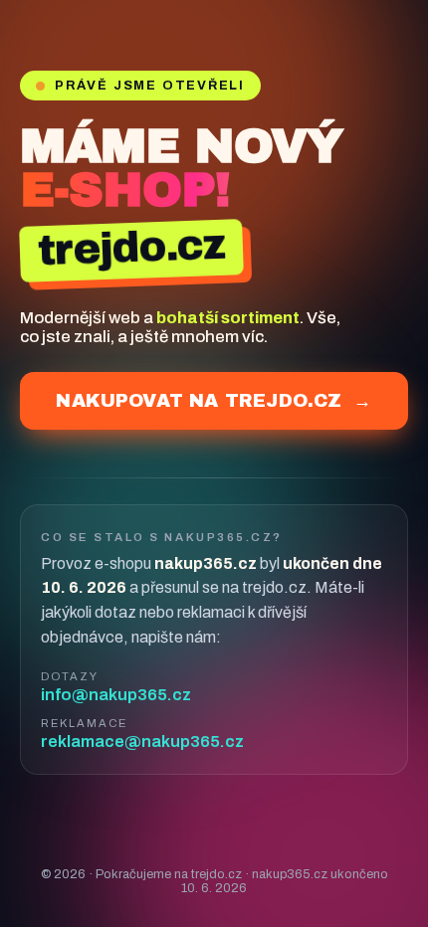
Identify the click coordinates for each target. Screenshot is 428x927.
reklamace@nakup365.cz (142, 741)
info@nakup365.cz (116, 694)
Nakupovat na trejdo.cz (213, 401)
